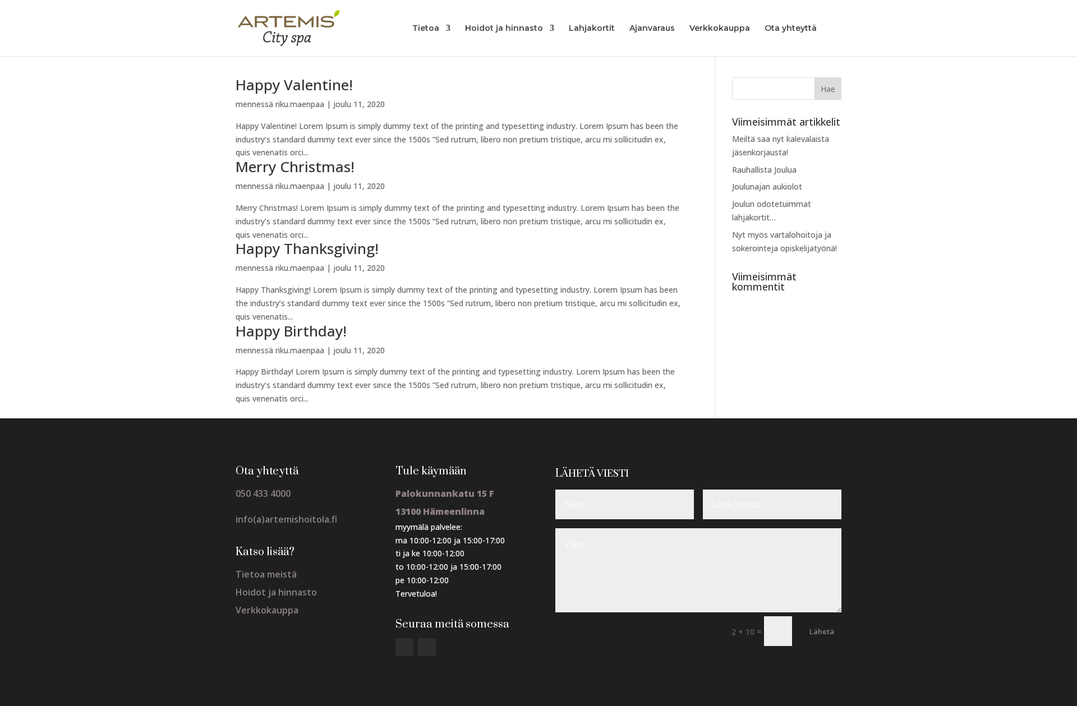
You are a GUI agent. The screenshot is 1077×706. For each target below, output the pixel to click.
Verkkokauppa (719, 28)
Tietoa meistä (266, 574)
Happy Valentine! (294, 85)
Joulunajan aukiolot (767, 186)
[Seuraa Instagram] (427, 647)
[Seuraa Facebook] (404, 647)
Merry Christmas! (295, 166)
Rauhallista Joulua (764, 169)
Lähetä (821, 631)
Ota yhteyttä (791, 28)
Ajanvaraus (652, 28)
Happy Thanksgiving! (307, 248)
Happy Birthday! (291, 331)
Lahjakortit (592, 28)
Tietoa (425, 28)
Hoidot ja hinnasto (504, 28)
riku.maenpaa (299, 104)
